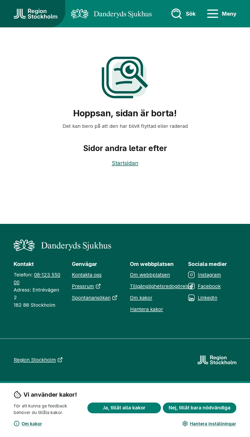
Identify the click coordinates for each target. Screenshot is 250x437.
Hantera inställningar (213, 423)
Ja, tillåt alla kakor (124, 408)
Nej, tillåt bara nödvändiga (199, 408)
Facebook (209, 286)
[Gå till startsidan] (35, 14)
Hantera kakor (146, 309)
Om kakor (31, 423)
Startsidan (125, 163)
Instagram (209, 275)
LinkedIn (207, 298)
